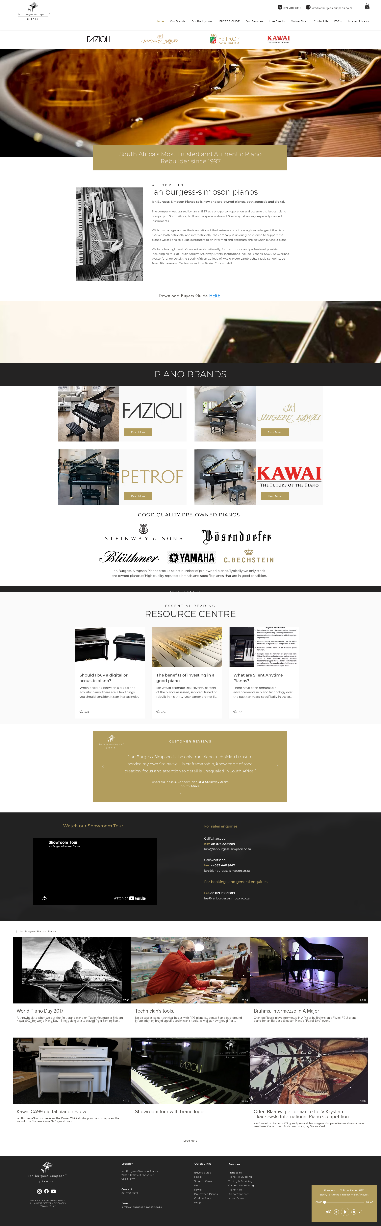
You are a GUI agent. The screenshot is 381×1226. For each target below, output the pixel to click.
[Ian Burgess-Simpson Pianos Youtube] (53, 1191)
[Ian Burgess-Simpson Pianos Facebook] (46, 1191)
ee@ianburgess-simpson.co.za (227, 898)
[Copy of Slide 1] (185, 793)
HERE (214, 295)
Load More (190, 1140)
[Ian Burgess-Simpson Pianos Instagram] (39, 1191)
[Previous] (103, 766)
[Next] (278, 766)
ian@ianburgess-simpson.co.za (227, 870)
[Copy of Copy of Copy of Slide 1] (195, 793)
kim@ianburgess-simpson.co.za (332, 8)
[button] (367, 6)
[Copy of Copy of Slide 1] (190, 793)
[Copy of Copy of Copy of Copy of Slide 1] (200, 793)
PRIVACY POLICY (48, 1206)
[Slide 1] (180, 793)
